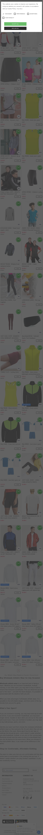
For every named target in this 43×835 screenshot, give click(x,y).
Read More (19, 8)
